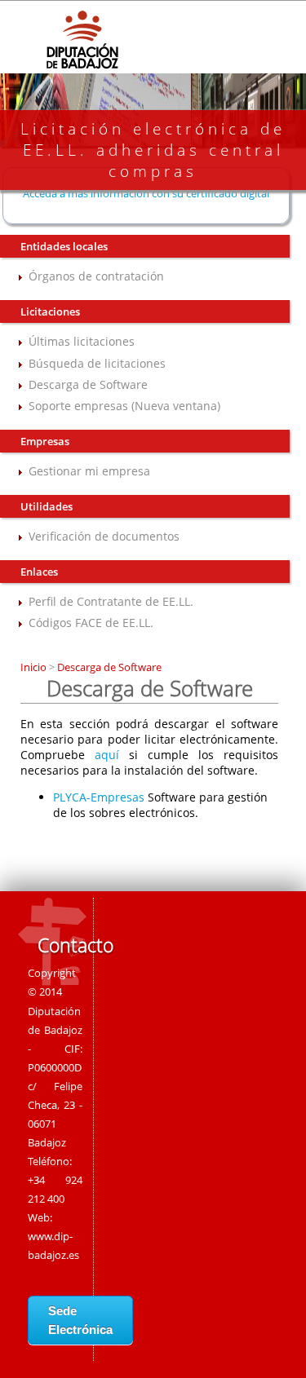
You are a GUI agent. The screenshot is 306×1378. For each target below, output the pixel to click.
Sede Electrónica (80, 1320)
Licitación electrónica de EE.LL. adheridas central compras (153, 150)
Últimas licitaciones (82, 341)
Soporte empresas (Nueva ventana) (124, 405)
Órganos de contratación (96, 276)
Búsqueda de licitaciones (97, 363)
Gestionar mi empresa (89, 471)
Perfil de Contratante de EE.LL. (111, 601)
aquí (107, 754)
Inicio (34, 667)
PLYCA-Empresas (98, 797)
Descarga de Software (88, 384)
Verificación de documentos (104, 536)
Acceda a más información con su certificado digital (146, 193)
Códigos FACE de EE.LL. (91, 622)
